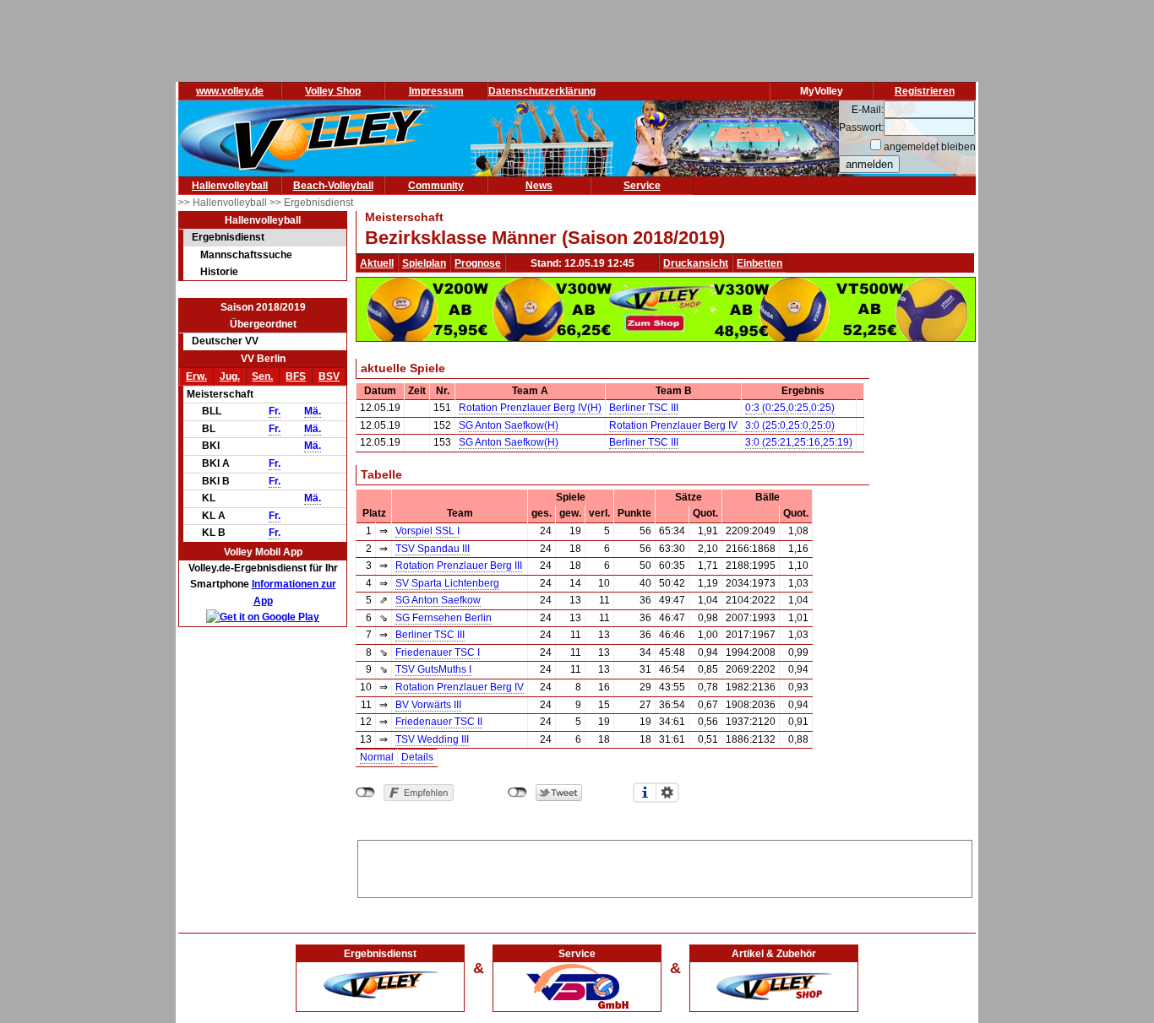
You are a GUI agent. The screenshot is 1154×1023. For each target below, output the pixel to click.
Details (417, 757)
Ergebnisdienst (228, 237)
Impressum (436, 91)
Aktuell (377, 263)
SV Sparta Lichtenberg (447, 583)
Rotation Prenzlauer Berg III (458, 565)
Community (436, 186)
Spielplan (424, 263)
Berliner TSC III (643, 408)
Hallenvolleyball (230, 186)
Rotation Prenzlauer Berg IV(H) (530, 408)
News (539, 186)
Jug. (230, 376)
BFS (296, 376)
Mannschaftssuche (246, 255)
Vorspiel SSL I (427, 531)
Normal (377, 757)
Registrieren (925, 91)
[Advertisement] (665, 866)
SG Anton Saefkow (438, 600)
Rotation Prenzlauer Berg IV (673, 425)
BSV (329, 376)
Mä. (312, 411)
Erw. (196, 376)
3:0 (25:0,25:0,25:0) (790, 425)
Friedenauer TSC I (437, 652)
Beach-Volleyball (333, 186)
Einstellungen (667, 792)
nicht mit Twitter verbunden (517, 793)
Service (642, 186)
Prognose (478, 263)
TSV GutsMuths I (433, 669)
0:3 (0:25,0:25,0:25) (790, 408)
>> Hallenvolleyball (223, 202)
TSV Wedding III (432, 739)
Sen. (262, 376)
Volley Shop (333, 91)
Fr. (274, 411)
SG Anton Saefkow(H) (508, 425)
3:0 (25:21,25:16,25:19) (798, 442)
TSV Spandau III (432, 549)
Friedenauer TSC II (438, 722)
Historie (219, 272)
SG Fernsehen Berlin (443, 618)
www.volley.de (230, 91)
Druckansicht (695, 263)
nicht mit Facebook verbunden (365, 793)
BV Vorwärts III (428, 705)
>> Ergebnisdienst (311, 202)
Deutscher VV (225, 341)
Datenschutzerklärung (542, 91)
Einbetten (759, 263)
